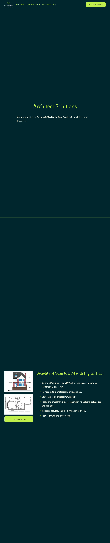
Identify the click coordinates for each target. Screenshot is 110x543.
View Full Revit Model (18, 419)
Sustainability (46, 5)
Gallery (38, 5)
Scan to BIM (20, 5)
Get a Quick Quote (96, 4)
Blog (54, 5)
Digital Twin (30, 5)
